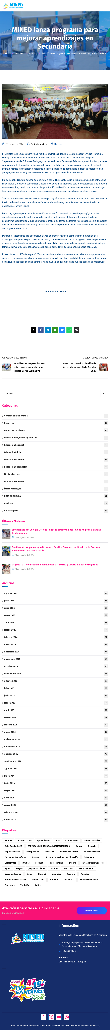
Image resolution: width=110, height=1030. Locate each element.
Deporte (92, 846)
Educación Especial (55, 445)
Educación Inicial (55, 452)
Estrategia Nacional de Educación (62, 857)
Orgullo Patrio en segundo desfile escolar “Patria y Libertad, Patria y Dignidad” (55, 564)
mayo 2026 (55, 615)
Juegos (19, 868)
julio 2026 (55, 600)
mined (30, 874)
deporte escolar (12, 852)
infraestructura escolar (93, 863)
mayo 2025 (55, 703)
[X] (33, 330)
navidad (42, 874)
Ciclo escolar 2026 (13, 846)
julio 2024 (55, 776)
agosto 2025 (55, 681)
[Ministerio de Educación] (12, 5)
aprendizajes (43, 840)
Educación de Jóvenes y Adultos (55, 437)
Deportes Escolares (55, 430)
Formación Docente (55, 481)
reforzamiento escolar (16, 879)
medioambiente (85, 868)
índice (38, 885)
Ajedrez (8, 840)
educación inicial (92, 852)
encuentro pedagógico (15, 857)
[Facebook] (41, 330)
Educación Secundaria (55, 467)
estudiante (89, 857)
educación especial (69, 852)
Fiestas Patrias (55, 474)
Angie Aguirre (40, 144)
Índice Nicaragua (55, 488)
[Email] (55, 330)
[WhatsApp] (69, 330)
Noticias (19, 53)
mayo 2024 (55, 790)
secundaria (68, 879)
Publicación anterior (15, 358)
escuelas (36, 857)
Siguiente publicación (94, 358)
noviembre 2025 (55, 659)
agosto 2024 (55, 768)
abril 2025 (55, 710)
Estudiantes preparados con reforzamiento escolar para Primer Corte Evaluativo (29, 367)
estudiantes (10, 863)
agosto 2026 (55, 593)
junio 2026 (55, 608)
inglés (7, 868)
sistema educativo (89, 879)
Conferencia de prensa (55, 415)
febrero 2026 (55, 637)
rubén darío (38, 879)
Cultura (78, 846)
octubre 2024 (55, 754)
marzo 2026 (55, 630)
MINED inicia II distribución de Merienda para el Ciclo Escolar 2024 (79, 367)
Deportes (55, 423)
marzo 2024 (55, 805)
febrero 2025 (55, 724)
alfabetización (25, 840)
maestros (68, 868)
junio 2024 (55, 783)
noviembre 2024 (55, 746)
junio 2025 (55, 695)
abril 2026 (55, 622)
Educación (49, 852)
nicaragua (56, 874)
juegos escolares (37, 868)
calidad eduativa (92, 840)
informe (72, 863)
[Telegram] (48, 330)
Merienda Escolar (13, 874)
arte (58, 840)
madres (54, 868)
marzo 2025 (55, 717)
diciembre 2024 (55, 739)
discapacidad (32, 852)
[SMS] (62, 330)
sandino (54, 879)
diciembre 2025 (55, 651)
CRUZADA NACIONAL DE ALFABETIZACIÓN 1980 (49, 846)
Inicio (6, 53)
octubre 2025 (55, 666)
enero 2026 (55, 644)
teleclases (10, 885)
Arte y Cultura (71, 840)
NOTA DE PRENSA (55, 496)
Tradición (24, 885)
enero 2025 (55, 732)
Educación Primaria (55, 459)
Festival (39, 863)
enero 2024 (55, 819)
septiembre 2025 (55, 673)
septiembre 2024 (55, 761)
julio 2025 (55, 688)
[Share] (76, 330)
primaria (71, 874)
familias (26, 863)
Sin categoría (55, 510)
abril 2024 (55, 797)
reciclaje (85, 874)
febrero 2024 (55, 812)
